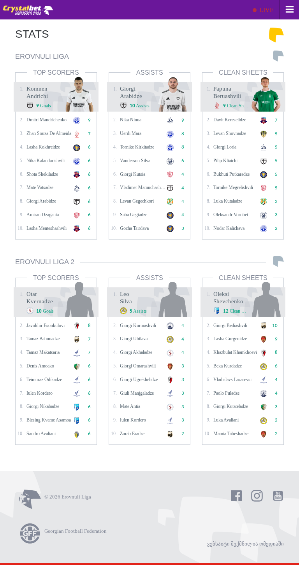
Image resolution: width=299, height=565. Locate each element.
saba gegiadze (133, 214)
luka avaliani (226, 420)
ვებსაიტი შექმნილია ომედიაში (245, 544)
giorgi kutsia (132, 174)
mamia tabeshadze (230, 433)
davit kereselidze (229, 119)
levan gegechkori (137, 201)
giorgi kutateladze (230, 406)
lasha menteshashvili (46, 228)
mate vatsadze (39, 187)
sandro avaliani (41, 433)
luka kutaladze (227, 201)
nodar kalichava (228, 228)
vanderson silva (135, 160)
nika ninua (130, 119)
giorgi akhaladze (136, 352)
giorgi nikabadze (42, 406)
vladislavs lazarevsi (232, 379)
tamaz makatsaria (43, 352)
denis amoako (40, 366)
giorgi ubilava (134, 338)
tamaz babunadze (43, 338)
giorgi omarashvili (138, 366)
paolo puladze (226, 393)
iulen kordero (39, 393)
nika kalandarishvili (45, 160)
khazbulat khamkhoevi (235, 352)
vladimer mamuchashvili (143, 187)
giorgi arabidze (41, 201)
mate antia (130, 406)
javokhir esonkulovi (45, 325)
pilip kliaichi (225, 160)
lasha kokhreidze (43, 147)
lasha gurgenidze (230, 338)
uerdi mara (130, 133)
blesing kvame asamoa (48, 420)
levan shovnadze (229, 133)
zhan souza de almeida (48, 133)
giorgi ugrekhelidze (139, 379)
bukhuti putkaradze (231, 174)
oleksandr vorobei (230, 214)
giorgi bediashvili (230, 325)
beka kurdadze (227, 366)
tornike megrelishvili (233, 187)
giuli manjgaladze (137, 393)
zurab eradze (132, 433)
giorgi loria (224, 147)
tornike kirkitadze (137, 147)
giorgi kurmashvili (138, 325)
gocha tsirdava (134, 228)
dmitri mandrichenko (46, 119)
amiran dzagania (42, 214)
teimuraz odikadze (44, 379)
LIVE (266, 10)
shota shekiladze (42, 174)
